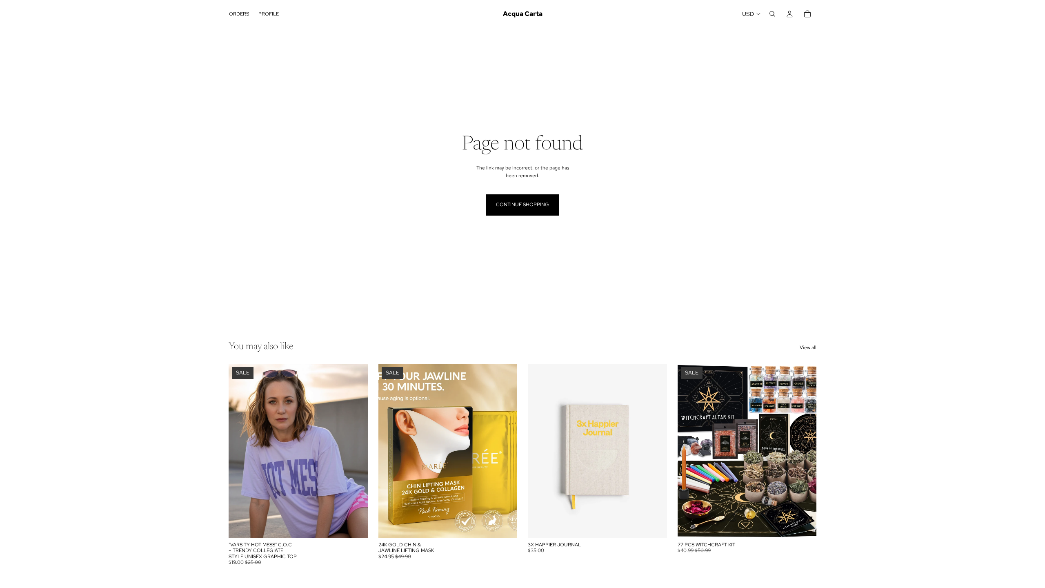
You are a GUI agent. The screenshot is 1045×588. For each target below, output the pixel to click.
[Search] (772, 14)
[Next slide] (355, 451)
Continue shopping (522, 204)
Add (661, 525)
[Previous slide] (241, 451)
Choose (511, 525)
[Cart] (807, 14)
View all (808, 347)
